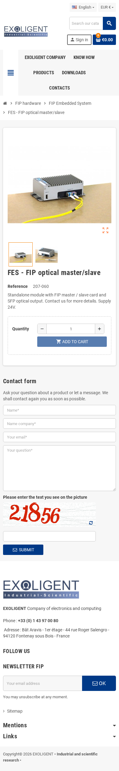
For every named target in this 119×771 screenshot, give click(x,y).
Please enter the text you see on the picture (45, 497)
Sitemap (15, 711)
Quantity (20, 328)
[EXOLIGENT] (25, 30)
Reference (18, 286)
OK (102, 683)
